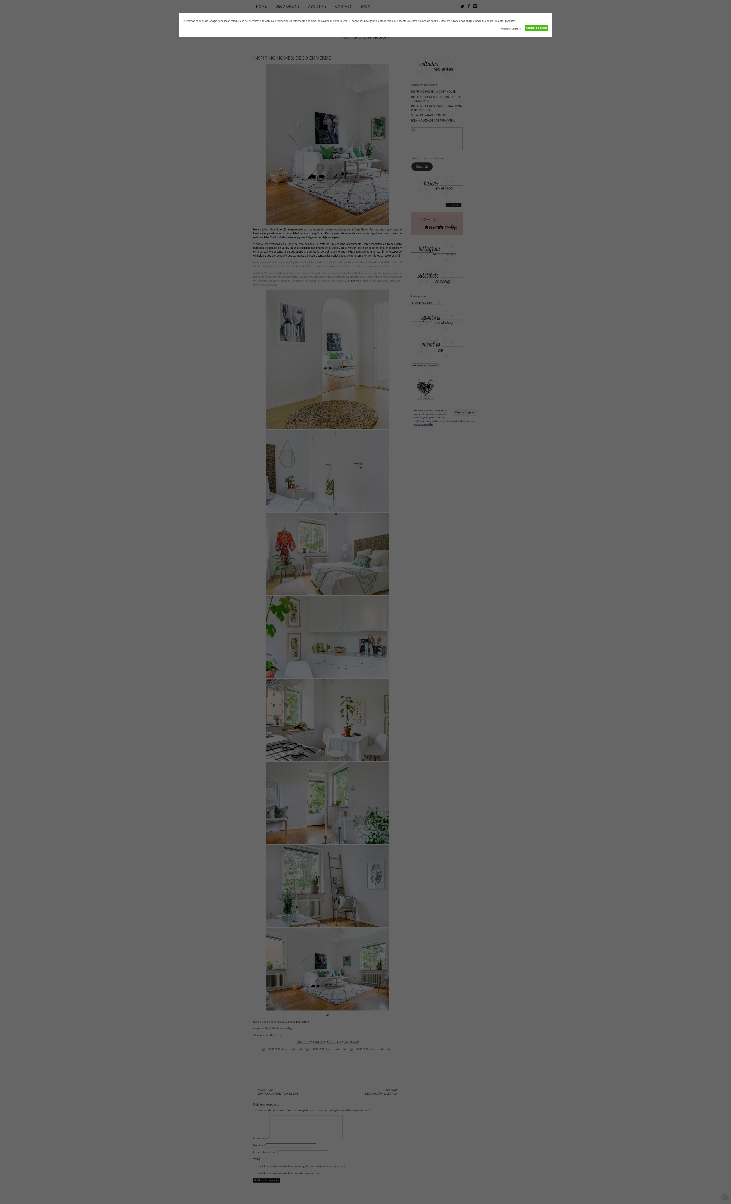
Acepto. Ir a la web (536, 28)
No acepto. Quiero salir (511, 29)
